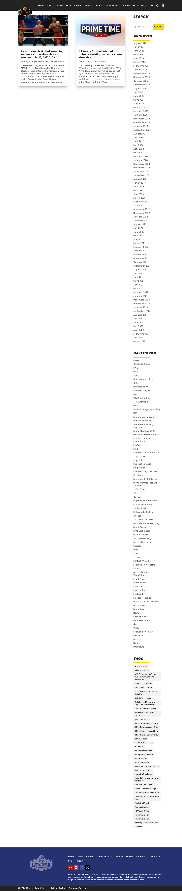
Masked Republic (142, 597)
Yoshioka (138, 826)
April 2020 (138, 330)
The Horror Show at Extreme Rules (147, 797)
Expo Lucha (139, 590)
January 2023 (140, 205)
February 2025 (140, 111)
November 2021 (141, 258)
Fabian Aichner (141, 743)
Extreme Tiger (141, 739)
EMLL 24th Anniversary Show (147, 727)
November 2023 (141, 167)
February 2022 (140, 247)
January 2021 (140, 296)
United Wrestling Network (146, 434)
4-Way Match (141, 666)
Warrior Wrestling (142, 420)
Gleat (136, 493)
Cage (149, 687)
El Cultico (138, 475)
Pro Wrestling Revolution (146, 452)
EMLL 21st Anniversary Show (146, 723)
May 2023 (138, 190)
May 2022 (138, 235)
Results (137, 546)
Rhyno (137, 788)
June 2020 (138, 322)
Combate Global (142, 364)
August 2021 (139, 269)
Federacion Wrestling (144, 564)
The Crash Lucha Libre (144, 519)
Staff (135, 5)
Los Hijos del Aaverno (144, 754)
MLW (135, 371)
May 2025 (138, 99)
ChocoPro (138, 515)
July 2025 (138, 92)
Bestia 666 (139, 687)
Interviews (138, 646)
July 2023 (138, 182)
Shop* (144, 5)
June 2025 (138, 96)
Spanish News (56, 61)
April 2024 (138, 148)
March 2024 (139, 152)
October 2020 (140, 307)
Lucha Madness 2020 (144, 431)
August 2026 (139, 43)
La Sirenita (139, 746)
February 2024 (140, 156)
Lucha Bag (139, 766)
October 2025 (140, 81)
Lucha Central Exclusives (146, 601)
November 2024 (141, 122)
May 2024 (138, 145)
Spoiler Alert (139, 508)
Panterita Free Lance (143, 774)
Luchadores (139, 609)
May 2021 (138, 281)
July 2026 (138, 47)
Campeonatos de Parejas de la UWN (146, 692)
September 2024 (142, 130)
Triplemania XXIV (142, 819)
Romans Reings (149, 788)
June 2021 (138, 277)
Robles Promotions (143, 504)
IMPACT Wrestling (142, 561)
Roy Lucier (138, 460)
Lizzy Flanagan (140, 386)
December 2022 (141, 209)
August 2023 (139, 179)
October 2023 (140, 171)
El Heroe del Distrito (143, 512)
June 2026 (138, 50)
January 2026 (140, 69)
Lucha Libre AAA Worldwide (141, 574)
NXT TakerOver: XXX (143, 770)
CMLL (135, 383)
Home (41, 5)
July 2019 (138, 337)
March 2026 (139, 62)
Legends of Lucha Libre (145, 500)
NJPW (136, 405)
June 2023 (138, 186)
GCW (136, 568)
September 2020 (142, 311)
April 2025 (138, 103)
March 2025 (139, 107)
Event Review (41, 61)
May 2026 (138, 54)
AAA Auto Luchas (142, 670)
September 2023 (142, 175)
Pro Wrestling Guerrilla (145, 471)
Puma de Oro (140, 784)
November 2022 (141, 213)
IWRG (136, 360)
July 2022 (138, 228)
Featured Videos (141, 620)
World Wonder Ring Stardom (143, 426)
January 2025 (140, 115)
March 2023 (139, 198)
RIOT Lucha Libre (141, 530)
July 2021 (138, 273)
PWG (135, 367)
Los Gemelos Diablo (143, 750)
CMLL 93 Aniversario (143, 698)
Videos (59, 5)
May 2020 (138, 326)
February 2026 (140, 65)
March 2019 (139, 341)
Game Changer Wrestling (146, 409)
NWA (135, 394)
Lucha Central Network (145, 479)
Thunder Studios (142, 807)
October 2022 (140, 216)
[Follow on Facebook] (82, 867)
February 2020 (140, 333)
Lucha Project (140, 527)
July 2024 (138, 137)
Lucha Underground (143, 417)
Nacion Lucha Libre (143, 379)
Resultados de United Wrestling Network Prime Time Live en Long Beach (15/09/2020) (42, 54)
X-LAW (136, 557)
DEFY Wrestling (140, 534)
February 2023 (140, 201)
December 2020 (141, 299)
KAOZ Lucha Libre (142, 398)
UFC (135, 413)
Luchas (137, 639)
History (137, 643)
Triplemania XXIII (142, 815)
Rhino (151, 784)
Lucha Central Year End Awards (145, 484)
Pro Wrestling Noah (143, 390)
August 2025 (139, 88)
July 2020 (138, 318)
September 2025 (142, 84)
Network (110, 5)
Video (136, 628)
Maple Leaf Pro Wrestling (146, 523)
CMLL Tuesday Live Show (145, 708)
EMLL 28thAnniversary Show (146, 731)
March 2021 (139, 288)
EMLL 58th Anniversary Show (147, 735)
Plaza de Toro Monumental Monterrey (146, 779)
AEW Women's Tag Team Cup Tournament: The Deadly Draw (146, 677)
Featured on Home (143, 631)
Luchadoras (139, 605)
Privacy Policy (58, 888)
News (50, 5)
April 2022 (138, 239)
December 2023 (141, 164)
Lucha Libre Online (142, 542)
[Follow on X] (87, 867)
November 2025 (141, 77)
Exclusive (137, 586)
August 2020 (139, 315)
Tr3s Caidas (139, 456)
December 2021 (141, 254)
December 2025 (141, 73)
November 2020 (141, 303)
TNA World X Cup (142, 811)
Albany (137, 683)
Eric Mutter (138, 635)
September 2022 (142, 220)
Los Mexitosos (141, 758)
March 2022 (139, 243)
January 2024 (140, 160)
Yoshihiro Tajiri (151, 822)
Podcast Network (142, 464)
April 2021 (138, 284)
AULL (135, 375)
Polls (87, 5)
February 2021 (140, 292)
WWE (135, 549)
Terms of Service (77, 888)
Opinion (137, 497)
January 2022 (140, 250)
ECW (136, 719)
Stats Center (72, 5)
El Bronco (145, 719)
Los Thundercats (142, 762)
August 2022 (139, 224)
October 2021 (140, 262)
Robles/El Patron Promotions (142, 440)
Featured (138, 594)
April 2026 (138, 58)
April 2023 (138, 194)
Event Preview (140, 579)
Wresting (138, 822)
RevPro (136, 445)
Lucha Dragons (152, 766)
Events (99, 5)
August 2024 (140, 133)
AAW (135, 553)
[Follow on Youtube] (70, 867)
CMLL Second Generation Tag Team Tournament (145, 703)
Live (135, 624)
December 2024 (141, 118)
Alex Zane (147, 683)
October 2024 (140, 126)
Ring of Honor (140, 467)
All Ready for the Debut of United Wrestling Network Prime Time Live (100, 54)
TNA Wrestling (140, 401)
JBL (151, 743)
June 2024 (138, 141)
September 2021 (141, 265)
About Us (125, 5)
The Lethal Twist (142, 803)
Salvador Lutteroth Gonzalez (147, 792)
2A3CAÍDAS (139, 489)
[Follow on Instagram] (76, 867)
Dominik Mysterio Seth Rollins (144, 714)
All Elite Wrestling (142, 538)
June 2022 (138, 232)
